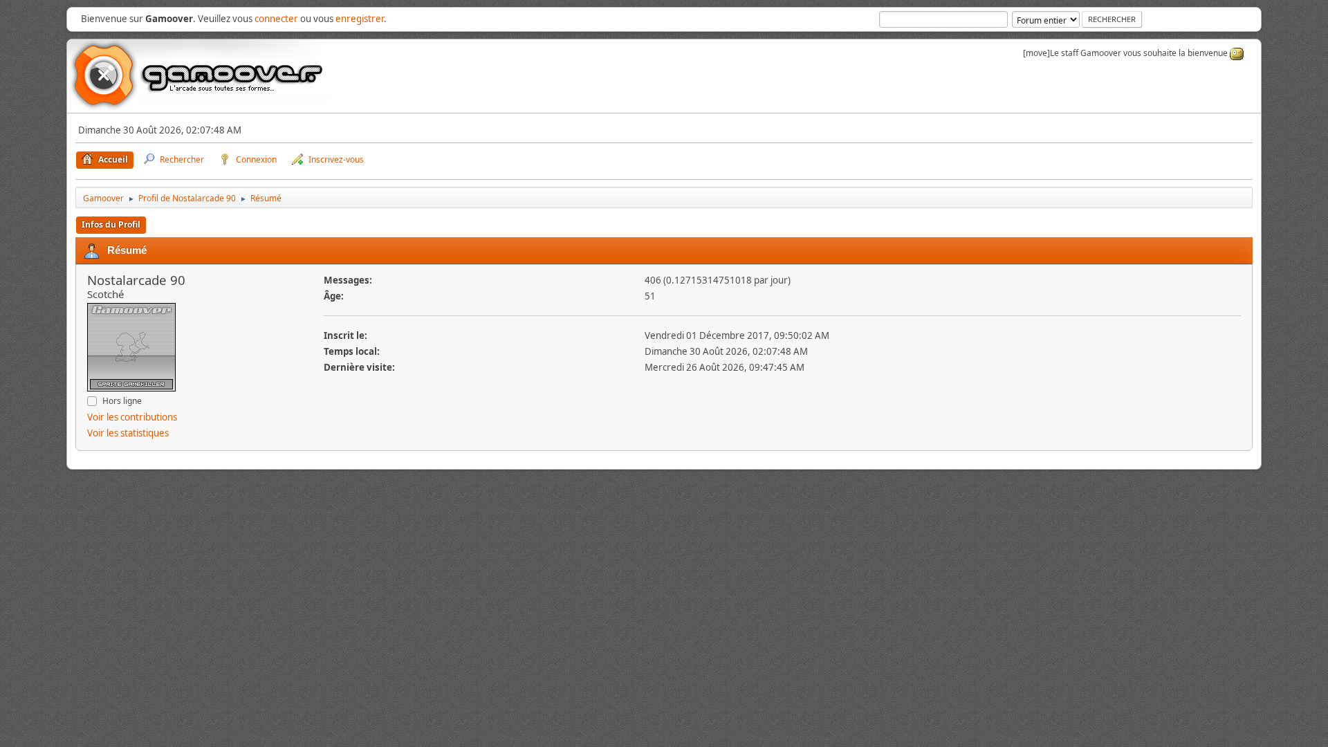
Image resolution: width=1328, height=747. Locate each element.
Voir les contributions (132, 417)
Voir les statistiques (128, 433)
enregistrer (359, 18)
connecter (276, 18)
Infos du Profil (111, 224)
